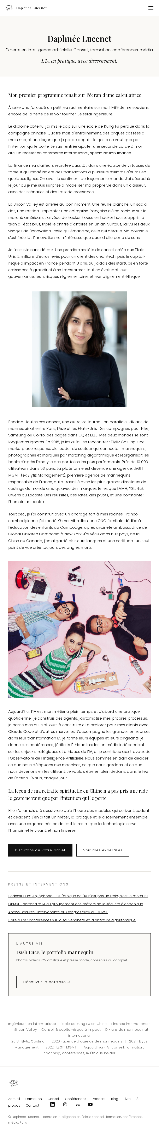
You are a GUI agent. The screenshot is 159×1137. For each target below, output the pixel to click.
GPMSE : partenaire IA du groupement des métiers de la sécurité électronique (75, 903)
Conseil (53, 1098)
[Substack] (78, 1104)
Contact (32, 1105)
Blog (114, 1098)
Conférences (75, 1098)
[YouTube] (90, 1104)
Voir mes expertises (103, 850)
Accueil (14, 1098)
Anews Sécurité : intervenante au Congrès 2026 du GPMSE (58, 911)
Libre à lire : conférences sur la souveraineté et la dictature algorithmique (72, 920)
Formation (33, 1098)
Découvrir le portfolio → (47, 981)
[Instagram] (65, 1104)
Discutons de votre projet (40, 850)
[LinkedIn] (52, 1104)
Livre (127, 1098)
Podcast (99, 1098)
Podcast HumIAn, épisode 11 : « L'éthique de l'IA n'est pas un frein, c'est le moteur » (78, 895)
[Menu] (150, 8)
